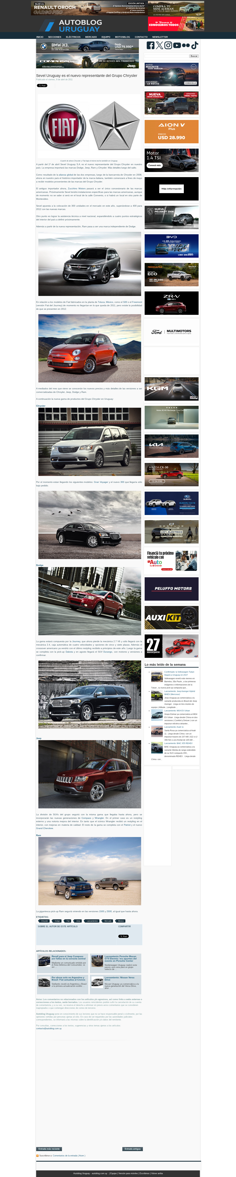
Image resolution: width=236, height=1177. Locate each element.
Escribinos (145, 1173)
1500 (101, 911)
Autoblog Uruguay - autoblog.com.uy (90, 1173)
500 (125, 302)
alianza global (66, 175)
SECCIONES (54, 37)
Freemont (137, 302)
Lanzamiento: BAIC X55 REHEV (178, 743)
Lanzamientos (92, 921)
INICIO (39, 37)
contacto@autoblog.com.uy (49, 1028)
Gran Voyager (101, 482)
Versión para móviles (128, 1173)
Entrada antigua (132, 1149)
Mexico (121, 921)
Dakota (70, 652)
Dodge (57, 921)
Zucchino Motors (76, 188)
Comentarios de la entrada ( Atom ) (69, 1155)
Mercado (108, 921)
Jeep (78, 921)
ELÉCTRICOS (73, 37)
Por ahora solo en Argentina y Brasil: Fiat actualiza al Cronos (68, 978)
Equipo (113, 1173)
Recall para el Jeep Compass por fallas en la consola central (69, 957)
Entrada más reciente (49, 1149)
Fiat (68, 921)
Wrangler (99, 818)
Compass (86, 818)
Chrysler (44, 921)
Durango (107, 652)
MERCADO (91, 37)
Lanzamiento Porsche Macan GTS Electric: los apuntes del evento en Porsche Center (121, 958)
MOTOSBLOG (122, 37)
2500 (109, 911)
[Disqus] (89, 1103)
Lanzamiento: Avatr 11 (174, 727)
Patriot (127, 825)
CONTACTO (141, 37)
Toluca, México (105, 302)
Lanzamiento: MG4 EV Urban (177, 711)
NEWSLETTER (160, 37)
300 (122, 482)
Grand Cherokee (44, 828)
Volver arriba (157, 1173)
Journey (76, 641)
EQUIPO (106, 37)
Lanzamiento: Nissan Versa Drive (119, 978)
